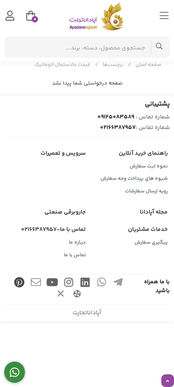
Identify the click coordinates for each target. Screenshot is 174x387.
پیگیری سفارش (151, 243)
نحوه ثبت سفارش (149, 166)
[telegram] (118, 283)
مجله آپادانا (154, 212)
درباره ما (77, 243)
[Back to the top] (168, 381)
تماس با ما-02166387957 (53, 229)
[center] (159, 47)
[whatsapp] (101, 283)
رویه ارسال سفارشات (146, 191)
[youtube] (52, 283)
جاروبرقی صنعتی (65, 212)
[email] (36, 283)
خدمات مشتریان (148, 229)
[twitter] (60, 295)
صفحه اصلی (148, 65)
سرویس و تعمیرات (63, 153)
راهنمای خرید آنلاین (143, 153)
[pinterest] (19, 283)
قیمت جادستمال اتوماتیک (62, 65)
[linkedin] (85, 283)
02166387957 (118, 127)
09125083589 (116, 117)
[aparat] (77, 295)
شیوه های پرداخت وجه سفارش (134, 179)
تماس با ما (75, 255)
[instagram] (69, 283)
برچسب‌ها (113, 65)
